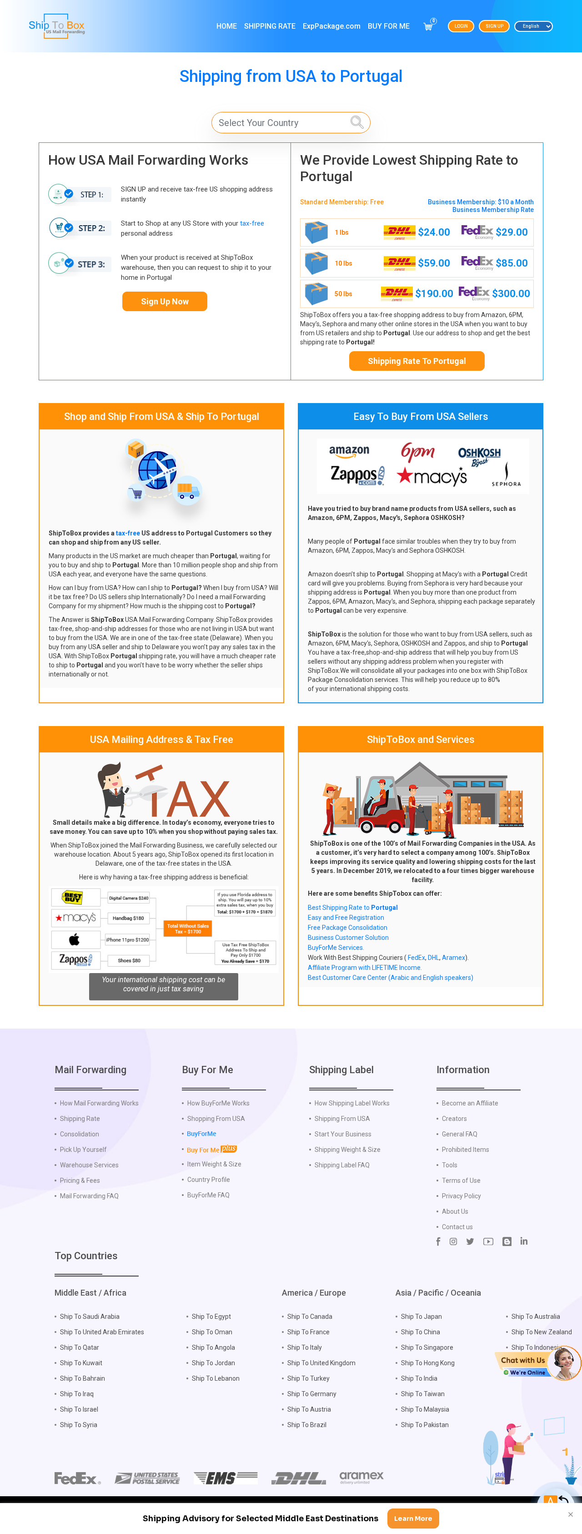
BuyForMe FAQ (208, 1195)
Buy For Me (389, 26)
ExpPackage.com (332, 26)
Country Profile (208, 1179)
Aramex (453, 957)
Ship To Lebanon (216, 1378)
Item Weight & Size (214, 1164)
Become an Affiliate (470, 1103)
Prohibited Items (465, 1149)
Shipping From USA (342, 1118)
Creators (454, 1118)
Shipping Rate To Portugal (417, 361)
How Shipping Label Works (352, 1103)
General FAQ (459, 1134)
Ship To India (419, 1378)
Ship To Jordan (213, 1363)
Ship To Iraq (77, 1394)
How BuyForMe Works (218, 1103)
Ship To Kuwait (81, 1363)
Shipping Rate (270, 26)
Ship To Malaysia (425, 1409)
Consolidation (79, 1134)
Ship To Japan (421, 1316)
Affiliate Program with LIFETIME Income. (365, 967)
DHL (433, 957)
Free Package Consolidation (347, 927)
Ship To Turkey (308, 1378)
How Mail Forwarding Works (99, 1103)
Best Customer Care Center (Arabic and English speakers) (390, 977)
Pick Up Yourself (83, 1149)
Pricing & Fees (80, 1180)
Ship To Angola (213, 1347)
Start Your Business (343, 1134)
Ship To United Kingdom (321, 1363)
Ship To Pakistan (425, 1425)
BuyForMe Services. (336, 947)
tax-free (252, 223)
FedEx (416, 957)
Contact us (457, 1227)
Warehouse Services (89, 1165)
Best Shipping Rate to (353, 907)
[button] (538, 1362)
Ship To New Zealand (542, 1332)
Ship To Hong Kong (428, 1363)
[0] (427, 26)
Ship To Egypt (211, 1316)
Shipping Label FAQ (342, 1165)
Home (226, 26)
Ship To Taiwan (423, 1394)
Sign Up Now (165, 301)
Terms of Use (461, 1180)
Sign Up (494, 26)
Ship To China (420, 1332)
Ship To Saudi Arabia (90, 1316)
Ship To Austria (309, 1409)
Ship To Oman (212, 1332)
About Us (455, 1211)
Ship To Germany (311, 1394)
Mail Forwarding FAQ (89, 1196)
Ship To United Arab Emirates (102, 1332)
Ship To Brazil (306, 1425)
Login (461, 26)
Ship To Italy (304, 1347)
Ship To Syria (78, 1425)
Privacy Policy (461, 1196)
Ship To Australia (536, 1316)
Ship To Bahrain (82, 1378)
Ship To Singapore (427, 1347)
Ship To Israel (79, 1409)
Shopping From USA (216, 1118)
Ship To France (308, 1332)
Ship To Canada (309, 1316)
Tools (449, 1165)
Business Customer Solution (348, 937)
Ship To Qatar (79, 1347)
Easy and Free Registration (346, 917)
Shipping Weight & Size (348, 1149)
